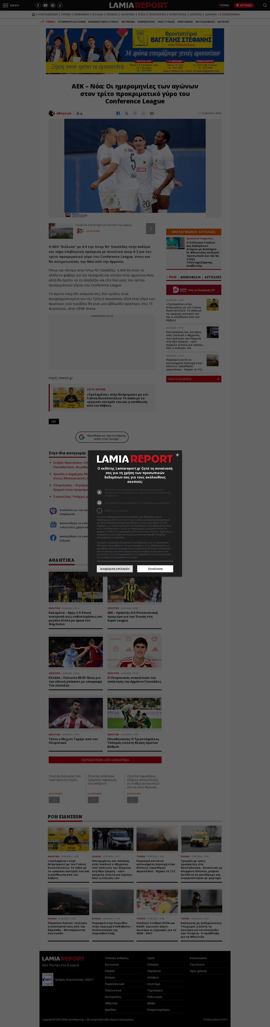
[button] (135, 510)
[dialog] (135, 513)
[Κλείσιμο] (177, 455)
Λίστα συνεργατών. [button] (135, 537)
